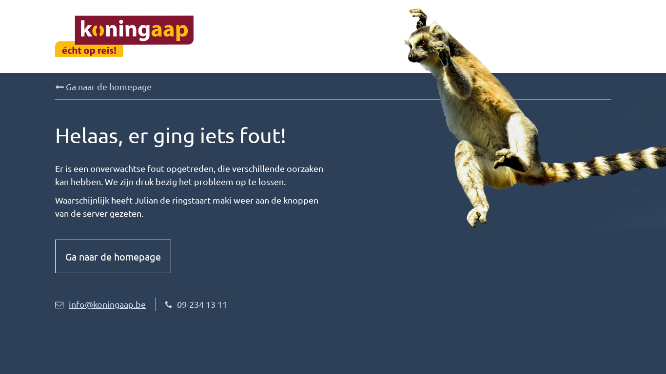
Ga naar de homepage (108, 86)
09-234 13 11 (202, 304)
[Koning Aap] (194, 36)
